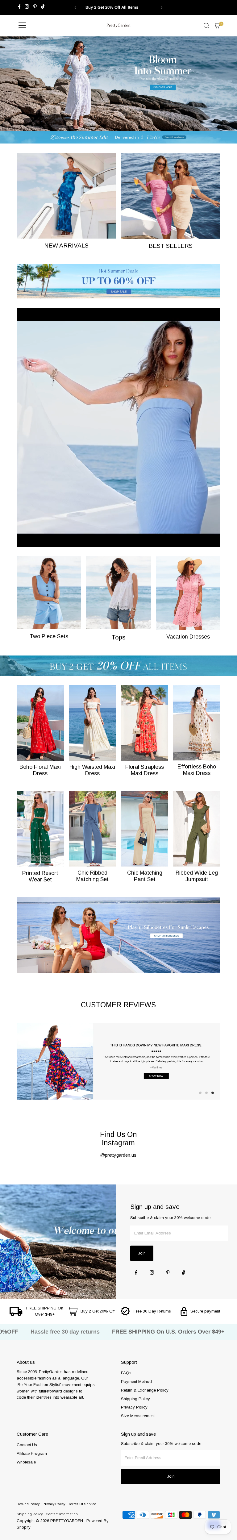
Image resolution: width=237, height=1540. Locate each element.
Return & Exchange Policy (144, 1390)
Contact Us (27, 1444)
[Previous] (76, 8)
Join (142, 1253)
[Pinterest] (35, 7)
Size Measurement (138, 1415)
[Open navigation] (22, 25)
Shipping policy (30, 1514)
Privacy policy (54, 1504)
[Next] (161, 8)
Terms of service (82, 1504)
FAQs (126, 1373)
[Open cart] (217, 25)
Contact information (62, 1514)
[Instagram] (27, 7)
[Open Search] (206, 25)
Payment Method (136, 1381)
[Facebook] (19, 7)
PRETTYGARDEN (66, 1520)
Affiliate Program (32, 1453)
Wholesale (26, 1462)
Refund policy (28, 1504)
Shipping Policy (135, 1398)
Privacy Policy (134, 1407)
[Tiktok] (43, 7)
